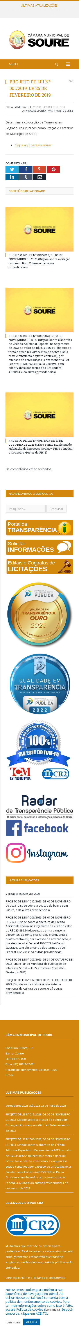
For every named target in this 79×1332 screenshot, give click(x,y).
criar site (32, 1246)
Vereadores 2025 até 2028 (23, 894)
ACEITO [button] (31, 1322)
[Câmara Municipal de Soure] (39, 39)
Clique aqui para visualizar (33, 145)
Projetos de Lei (64, 110)
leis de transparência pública (45, 1262)
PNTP (23, 1278)
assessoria (52, 1251)
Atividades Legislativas (37, 110)
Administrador (21, 106)
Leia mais (52, 1309)
